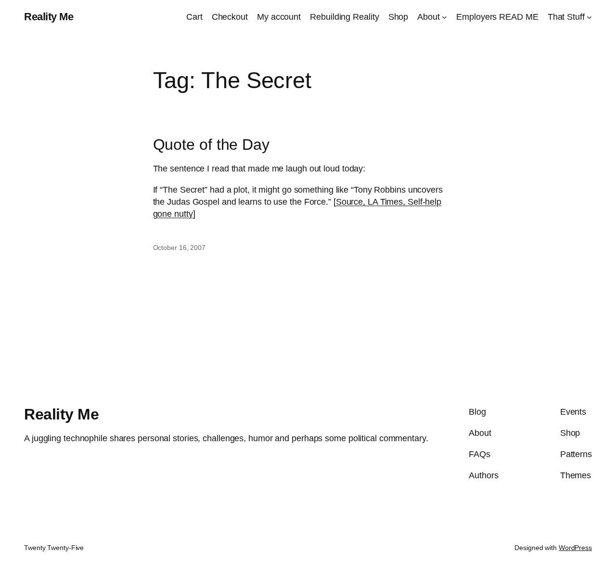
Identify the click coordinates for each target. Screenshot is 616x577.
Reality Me (48, 17)
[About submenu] (444, 17)
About (428, 17)
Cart (194, 17)
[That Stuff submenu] (589, 17)
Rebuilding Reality (344, 17)
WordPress (575, 547)
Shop (398, 17)
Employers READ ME (497, 17)
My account (279, 17)
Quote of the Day (211, 144)
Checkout (230, 17)
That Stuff (566, 17)
